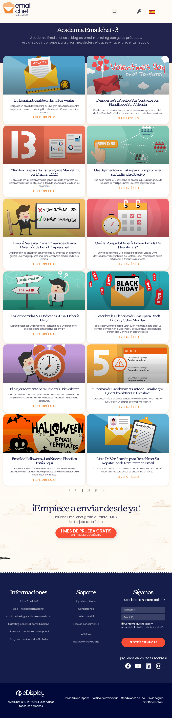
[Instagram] (158, 666)
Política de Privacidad (149, 627)
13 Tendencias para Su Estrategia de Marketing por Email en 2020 (44, 171)
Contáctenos (86, 609)
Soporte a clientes (85, 601)
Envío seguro (156, 698)
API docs (86, 634)
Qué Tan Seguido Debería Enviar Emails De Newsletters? (128, 244)
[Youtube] (138, 666)
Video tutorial (86, 616)
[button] (114, 11)
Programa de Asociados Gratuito (29, 639)
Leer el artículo (44, 117)
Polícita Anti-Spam (77, 698)
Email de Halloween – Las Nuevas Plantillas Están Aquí (44, 460)
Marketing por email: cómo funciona (28, 624)
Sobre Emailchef (28, 601)
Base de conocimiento (86, 624)
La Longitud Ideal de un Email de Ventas (44, 100)
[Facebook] (128, 666)
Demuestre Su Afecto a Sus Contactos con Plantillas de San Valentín (127, 102)
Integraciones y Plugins (86, 641)
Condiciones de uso (133, 698)
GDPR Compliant (153, 702)
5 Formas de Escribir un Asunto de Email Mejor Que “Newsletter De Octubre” (127, 390)
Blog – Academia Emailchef (28, 609)
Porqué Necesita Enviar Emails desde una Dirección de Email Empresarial (44, 244)
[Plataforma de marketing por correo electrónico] (17, 9)
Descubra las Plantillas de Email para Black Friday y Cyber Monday (127, 317)
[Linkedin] (148, 666)
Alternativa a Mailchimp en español (29, 631)
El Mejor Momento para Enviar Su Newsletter (44, 388)
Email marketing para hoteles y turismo (28, 616)
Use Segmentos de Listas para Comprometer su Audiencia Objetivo (128, 171)
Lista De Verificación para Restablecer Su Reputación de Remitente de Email (127, 460)
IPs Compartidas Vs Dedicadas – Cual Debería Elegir (44, 317)
